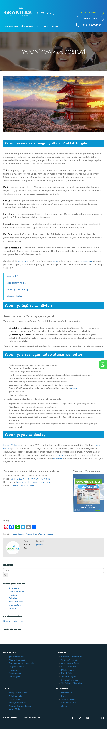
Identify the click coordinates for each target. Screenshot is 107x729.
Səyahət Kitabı (16, 602)
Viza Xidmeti (31, 534)
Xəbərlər (13, 608)
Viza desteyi (19, 534)
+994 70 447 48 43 (40, 479)
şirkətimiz (23, 261)
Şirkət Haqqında (17, 657)
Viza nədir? (12, 276)
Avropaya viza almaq (17, 290)
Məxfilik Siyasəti (17, 660)
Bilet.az (7, 621)
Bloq (46, 26)
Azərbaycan (14, 588)
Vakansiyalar (14, 677)
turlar (55, 261)
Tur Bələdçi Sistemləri (72, 683)
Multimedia (66, 693)
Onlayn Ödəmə (68, 703)
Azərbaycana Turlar (70, 663)
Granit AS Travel (11, 445)
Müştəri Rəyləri (16, 667)
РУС (42, 12)
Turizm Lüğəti (68, 699)
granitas (39, 545)
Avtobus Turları (16, 696)
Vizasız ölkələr (14, 296)
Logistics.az (17, 621)
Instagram (33, 482)
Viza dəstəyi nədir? (16, 283)
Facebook (21, 482)
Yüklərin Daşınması (70, 677)
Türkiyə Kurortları (17, 703)
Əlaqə (55, 26)
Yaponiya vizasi (46, 534)
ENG (49, 12)
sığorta (73, 388)
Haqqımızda (11, 26)
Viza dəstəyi (15, 605)
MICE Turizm (67, 670)
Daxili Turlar (14, 699)
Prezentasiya (15, 673)
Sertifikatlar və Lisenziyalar (22, 663)
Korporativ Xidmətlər (71, 657)
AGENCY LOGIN (89, 19)
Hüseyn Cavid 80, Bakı (22, 485)
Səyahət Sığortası (69, 680)
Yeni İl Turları (15, 709)
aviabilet (57, 458)
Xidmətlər (26, 26)
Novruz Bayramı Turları (20, 706)
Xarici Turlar (67, 673)
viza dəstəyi (87, 261)
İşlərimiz (13, 595)
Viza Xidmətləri (68, 667)
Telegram (45, 482)
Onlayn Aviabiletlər (70, 660)
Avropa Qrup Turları (18, 693)
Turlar (38, 26)
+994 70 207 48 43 (19, 479)
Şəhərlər (13, 598)
